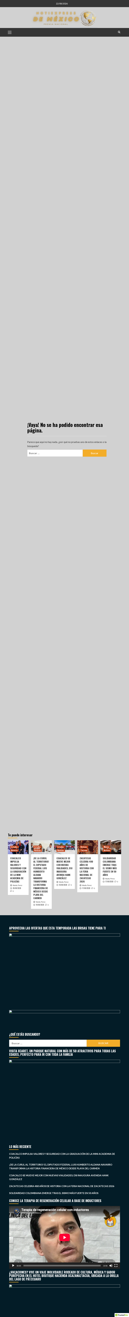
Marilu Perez (17, 885)
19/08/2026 (40, 905)
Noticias (14, 850)
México (106, 847)
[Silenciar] (110, 1265)
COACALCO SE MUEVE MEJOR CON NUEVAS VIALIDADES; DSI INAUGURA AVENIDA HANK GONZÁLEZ (64, 868)
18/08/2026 (63, 885)
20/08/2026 (17, 888)
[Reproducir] (13, 1265)
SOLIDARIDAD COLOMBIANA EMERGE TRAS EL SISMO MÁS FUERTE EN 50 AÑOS (110, 866)
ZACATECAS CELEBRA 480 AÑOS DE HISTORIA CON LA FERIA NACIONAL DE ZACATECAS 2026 (87, 869)
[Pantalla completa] (116, 1265)
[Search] (119, 32)
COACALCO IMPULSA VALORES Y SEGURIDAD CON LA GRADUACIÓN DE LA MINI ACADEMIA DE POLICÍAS (18, 869)
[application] (64, 1237)
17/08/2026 (86, 888)
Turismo (84, 850)
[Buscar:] (55, 453)
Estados (14, 847)
